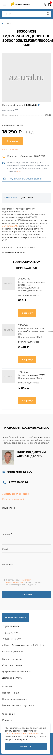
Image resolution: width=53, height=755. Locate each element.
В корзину (12, 141)
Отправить (26, 594)
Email (5, 549)
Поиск (48, 14)
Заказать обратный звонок (16, 494)
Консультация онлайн (13, 499)
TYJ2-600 (23, 372)
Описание (11, 197)
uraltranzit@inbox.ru (19, 472)
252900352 (24, 278)
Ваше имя (7, 564)
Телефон (7, 534)
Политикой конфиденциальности (18, 581)
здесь (19, 171)
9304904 (23, 325)
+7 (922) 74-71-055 (11, 632)
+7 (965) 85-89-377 (11, 639)
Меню (4, 4)
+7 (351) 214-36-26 (45, 4)
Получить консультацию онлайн (25, 178)
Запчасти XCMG (10, 226)
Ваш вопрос (8, 508)
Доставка (27, 197)
